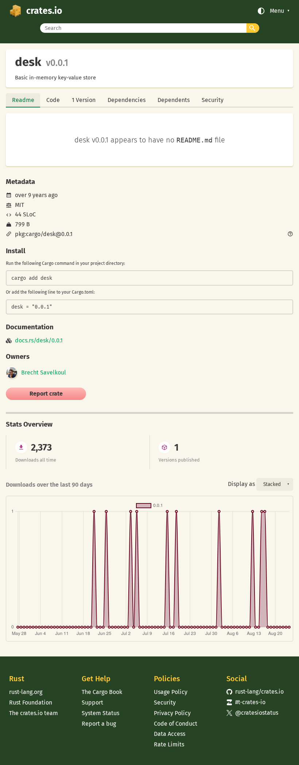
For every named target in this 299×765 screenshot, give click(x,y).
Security (213, 100)
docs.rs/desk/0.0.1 (39, 340)
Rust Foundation (30, 702)
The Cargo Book (102, 691)
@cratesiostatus (252, 712)
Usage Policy (170, 691)
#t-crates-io (245, 702)
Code (53, 100)
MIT (19, 204)
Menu (277, 11)
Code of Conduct (175, 723)
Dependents (174, 100)
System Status (100, 713)
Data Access (169, 733)
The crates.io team (33, 713)
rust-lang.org (25, 691)
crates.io (44, 10)
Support (92, 702)
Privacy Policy (172, 713)
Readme (23, 100)
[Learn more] (290, 234)
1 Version (84, 100)
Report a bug (99, 723)
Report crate (46, 393)
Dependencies (126, 100)
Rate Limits (169, 744)
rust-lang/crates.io (255, 691)
